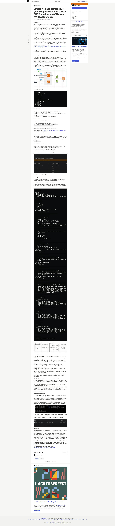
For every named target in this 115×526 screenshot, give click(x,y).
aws (35, 19)
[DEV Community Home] (28, 1)
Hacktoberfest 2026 (61, 505)
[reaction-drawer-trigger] (28, 36)
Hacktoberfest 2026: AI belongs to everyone (48, 502)
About (77, 519)
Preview (42, 458)
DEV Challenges (32, 519)
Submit (37, 458)
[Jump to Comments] (28, 39)
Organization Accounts (66, 519)
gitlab (46, 19)
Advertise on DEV (59, 519)
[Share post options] (29, 50)
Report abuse (54, 461)
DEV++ (41, 519)
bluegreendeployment (40, 19)
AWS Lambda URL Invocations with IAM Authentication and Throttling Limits (78, 25)
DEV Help (55, 519)
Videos (44, 519)
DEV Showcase (73, 519)
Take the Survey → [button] (75, 61)
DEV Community (43, 518)
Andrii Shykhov (38, 5)
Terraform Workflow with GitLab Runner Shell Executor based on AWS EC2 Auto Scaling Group (79, 31)
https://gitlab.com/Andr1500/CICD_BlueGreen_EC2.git (54, 130)
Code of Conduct (47, 461)
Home (29, 519)
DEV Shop (83, 519)
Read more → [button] (37, 510)
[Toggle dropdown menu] (69, 465)
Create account (84, 1)
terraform (50, 19)
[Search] (31, 1)
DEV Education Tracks (49, 519)
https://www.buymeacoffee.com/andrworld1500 (44, 447)
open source (52, 522)
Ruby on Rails (56, 523)
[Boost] (28, 46)
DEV (60, 522)
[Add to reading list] (28, 43)
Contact (80, 519)
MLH (86, 519)
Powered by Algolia (57, 1)
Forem (47, 522)
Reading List (38, 519)
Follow (79, 7)
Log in (78, 1)
